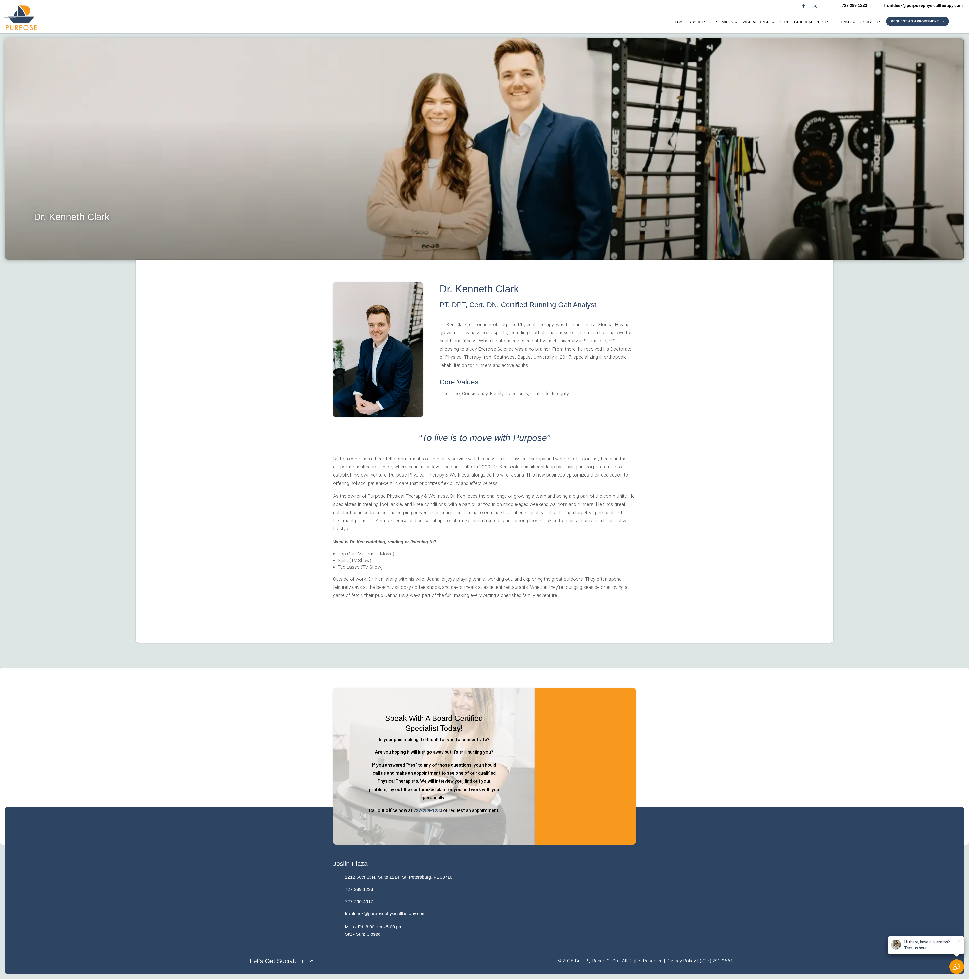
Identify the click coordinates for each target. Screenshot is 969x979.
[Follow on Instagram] (814, 5)
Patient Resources (811, 22)
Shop (784, 22)
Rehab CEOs (605, 961)
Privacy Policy (681, 961)
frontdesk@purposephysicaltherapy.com (385, 913)
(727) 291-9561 (716, 961)
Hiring (845, 22)
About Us (697, 22)
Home (680, 22)
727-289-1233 (427, 810)
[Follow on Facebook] (803, 5)
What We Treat (756, 22)
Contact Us (870, 22)
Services (724, 22)
